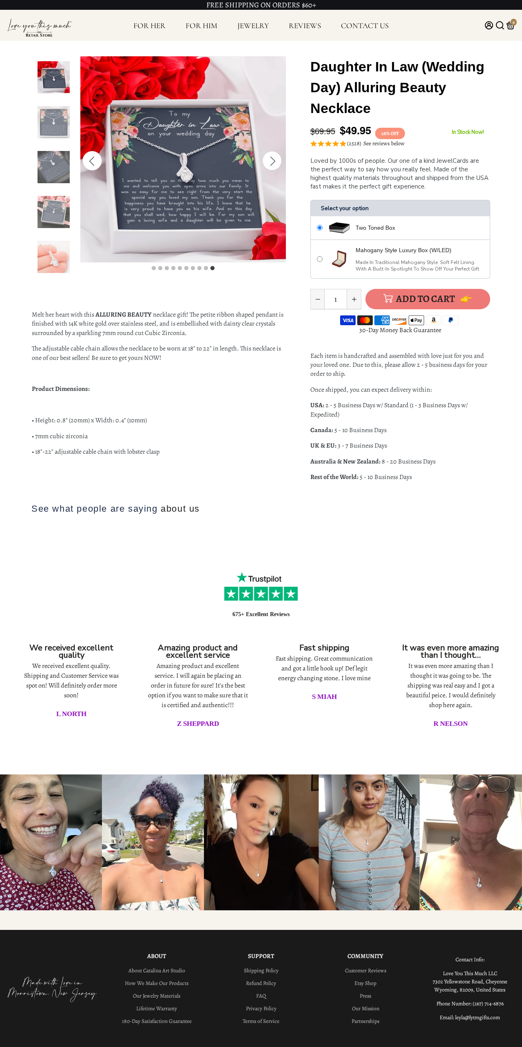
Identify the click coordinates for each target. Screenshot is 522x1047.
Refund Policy (261, 983)
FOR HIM (201, 25)
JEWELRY (253, 25)
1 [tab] (153, 268)
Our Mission (365, 1008)
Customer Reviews (365, 970)
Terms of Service (261, 1021)
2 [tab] (160, 268)
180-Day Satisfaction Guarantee (157, 1021)
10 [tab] (212, 268)
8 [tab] (199, 268)
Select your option (345, 208)
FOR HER (149, 25)
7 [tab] (193, 268)
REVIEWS (305, 25)
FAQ (261, 996)
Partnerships (365, 1021)
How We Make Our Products (156, 983)
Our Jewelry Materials (156, 996)
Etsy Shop (365, 983)
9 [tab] (206, 268)
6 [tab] (186, 268)
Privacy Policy (261, 1008)
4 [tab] (173, 268)
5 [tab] (180, 268)
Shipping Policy (261, 970)
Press (365, 996)
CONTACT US (365, 25)
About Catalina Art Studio (156, 970)
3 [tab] (167, 268)
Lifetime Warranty (156, 1008)
